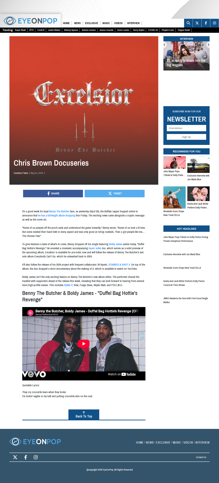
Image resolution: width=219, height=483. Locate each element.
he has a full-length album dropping (56, 215)
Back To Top (84, 416)
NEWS (77, 23)
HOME (66, 23)
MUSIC (106, 23)
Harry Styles (138, 30)
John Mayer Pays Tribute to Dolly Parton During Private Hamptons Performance (174, 173)
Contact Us (201, 457)
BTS (31, 30)
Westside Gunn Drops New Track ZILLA (173, 213)
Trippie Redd (184, 30)
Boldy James (115, 244)
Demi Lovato (123, 30)
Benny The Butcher (59, 211)
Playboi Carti (168, 30)
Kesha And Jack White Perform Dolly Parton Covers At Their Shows (198, 205)
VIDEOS (118, 23)
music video (95, 248)
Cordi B (40, 30)
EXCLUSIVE (91, 23)
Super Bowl (20, 30)
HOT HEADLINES (186, 229)
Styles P (68, 285)
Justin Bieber (54, 30)
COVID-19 (153, 30)
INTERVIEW (133, 23)
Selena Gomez (89, 30)
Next (208, 44)
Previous (165, 44)
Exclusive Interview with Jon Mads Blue (198, 177)
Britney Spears (71, 30)
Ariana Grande (106, 30)
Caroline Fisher (21, 173)
